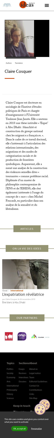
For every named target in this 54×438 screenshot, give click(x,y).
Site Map (33, 398)
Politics (10, 369)
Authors (9, 63)
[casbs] (9, 336)
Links (31, 394)
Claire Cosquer (11, 299)
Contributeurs (35, 389)
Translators (19, 63)
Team (31, 377)
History (10, 394)
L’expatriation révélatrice (23, 294)
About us (33, 369)
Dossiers (22, 381)
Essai (4, 290)
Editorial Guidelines (38, 381)
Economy (11, 377)
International (17, 290)
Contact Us (34, 385)
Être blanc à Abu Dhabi (13, 302)
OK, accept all (19, 428)
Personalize (36, 428)
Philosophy (12, 389)
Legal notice (35, 373)
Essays (22, 369)
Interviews (23, 377)
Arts (8, 381)
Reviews (22, 373)
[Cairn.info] (40, 336)
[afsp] (22, 336)
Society (10, 373)
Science (10, 398)
